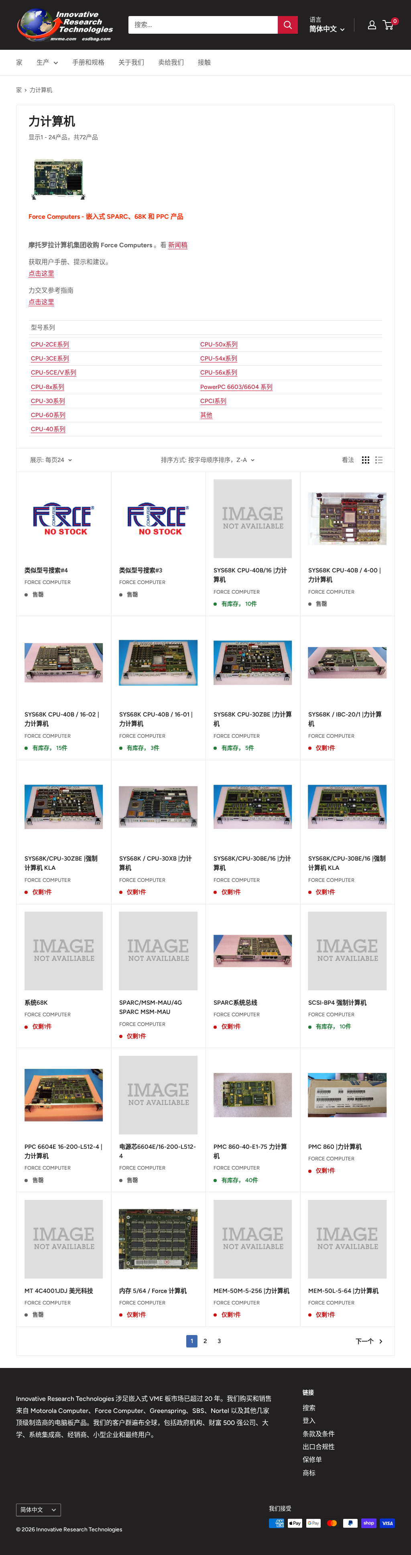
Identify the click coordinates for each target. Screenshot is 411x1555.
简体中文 (31, 1509)
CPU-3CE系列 (50, 358)
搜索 (309, 1408)
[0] (388, 25)
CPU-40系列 (48, 429)
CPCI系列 (213, 401)
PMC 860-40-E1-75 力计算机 (250, 1151)
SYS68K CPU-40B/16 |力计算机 (250, 575)
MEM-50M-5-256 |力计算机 (251, 1290)
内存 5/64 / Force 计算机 (153, 1290)
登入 (309, 1421)
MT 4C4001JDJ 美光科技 (58, 1290)
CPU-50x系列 (219, 344)
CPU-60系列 (48, 415)
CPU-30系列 (48, 401)
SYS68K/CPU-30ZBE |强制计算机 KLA (61, 863)
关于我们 (131, 62)
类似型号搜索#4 (46, 570)
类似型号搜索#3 (140, 570)
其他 (206, 415)
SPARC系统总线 (235, 1002)
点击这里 (41, 273)
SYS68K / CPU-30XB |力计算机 (155, 863)
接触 (204, 62)
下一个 (365, 1341)
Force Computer (47, 582)
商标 (309, 1473)
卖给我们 (171, 62)
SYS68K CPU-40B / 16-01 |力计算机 (156, 719)
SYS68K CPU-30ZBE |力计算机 (253, 719)
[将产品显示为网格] (365, 460)
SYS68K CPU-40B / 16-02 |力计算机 (61, 719)
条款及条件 (319, 1434)
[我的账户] (372, 24)
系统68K (36, 1002)
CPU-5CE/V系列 (53, 372)
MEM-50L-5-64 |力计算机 (343, 1290)
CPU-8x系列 (47, 387)
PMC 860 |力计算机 (335, 1146)
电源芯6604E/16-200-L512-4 (157, 1151)
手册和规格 (88, 62)
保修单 (312, 1459)
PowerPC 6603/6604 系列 (236, 387)
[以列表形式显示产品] (379, 460)
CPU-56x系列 (218, 372)
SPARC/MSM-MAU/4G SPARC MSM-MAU (150, 1007)
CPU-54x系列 (218, 358)
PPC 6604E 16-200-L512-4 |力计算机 (63, 1151)
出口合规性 (319, 1447)
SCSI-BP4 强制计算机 (337, 1002)
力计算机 (41, 90)
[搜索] (288, 25)
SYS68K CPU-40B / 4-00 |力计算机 (344, 575)
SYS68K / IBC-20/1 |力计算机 (345, 719)
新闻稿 (177, 245)
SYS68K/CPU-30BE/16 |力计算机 (252, 863)
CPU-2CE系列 (50, 344)
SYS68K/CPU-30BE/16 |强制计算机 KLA (347, 863)
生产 (43, 62)
